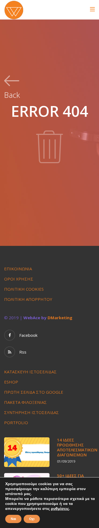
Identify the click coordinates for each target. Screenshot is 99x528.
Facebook (28, 335)
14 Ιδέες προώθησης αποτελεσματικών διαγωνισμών (77, 447)
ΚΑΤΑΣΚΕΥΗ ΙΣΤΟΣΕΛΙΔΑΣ (30, 371)
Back (12, 94)
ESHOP (11, 382)
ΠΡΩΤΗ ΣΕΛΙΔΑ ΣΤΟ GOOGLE (33, 392)
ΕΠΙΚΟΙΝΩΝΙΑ (18, 268)
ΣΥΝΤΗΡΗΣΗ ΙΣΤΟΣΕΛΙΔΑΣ (31, 412)
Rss (22, 352)
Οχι (31, 519)
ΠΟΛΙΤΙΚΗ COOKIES (24, 289)
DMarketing (60, 317)
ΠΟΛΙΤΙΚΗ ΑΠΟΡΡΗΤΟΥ (28, 299)
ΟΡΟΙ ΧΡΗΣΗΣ (18, 279)
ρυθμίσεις (60, 508)
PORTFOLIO (16, 422)
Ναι (13, 519)
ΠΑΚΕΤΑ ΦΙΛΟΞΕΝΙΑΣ (25, 402)
